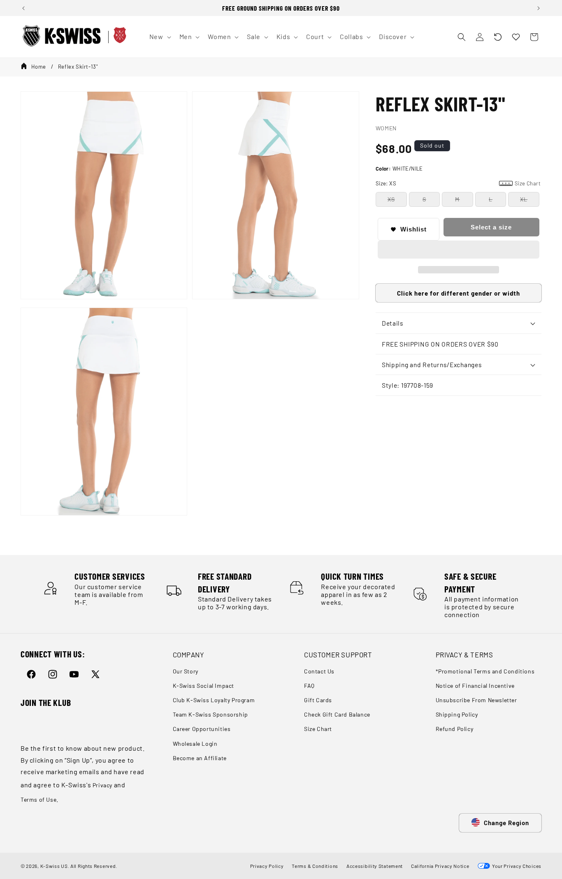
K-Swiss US (54, 866)
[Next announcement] (538, 8)
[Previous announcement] (23, 8)
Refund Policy (455, 728)
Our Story (185, 671)
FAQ (309, 685)
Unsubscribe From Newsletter (476, 699)
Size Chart (318, 728)
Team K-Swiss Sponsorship (210, 714)
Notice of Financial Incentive (475, 685)
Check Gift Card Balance (337, 714)
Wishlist (413, 229)
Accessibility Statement (374, 866)
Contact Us (319, 671)
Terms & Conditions (315, 866)
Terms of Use (38, 799)
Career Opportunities (202, 728)
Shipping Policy (457, 714)
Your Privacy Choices (515, 866)
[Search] (462, 37)
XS (391, 199)
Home (38, 66)
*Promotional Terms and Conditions (485, 671)
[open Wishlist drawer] (516, 37)
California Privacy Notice (440, 866)
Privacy (102, 785)
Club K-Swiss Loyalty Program (214, 699)
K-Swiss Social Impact (204, 685)
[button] (498, 37)
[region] (281, 8)
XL (523, 199)
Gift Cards (318, 699)
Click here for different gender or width (458, 293)
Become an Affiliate (200, 757)
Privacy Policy (267, 866)
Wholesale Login (195, 743)
